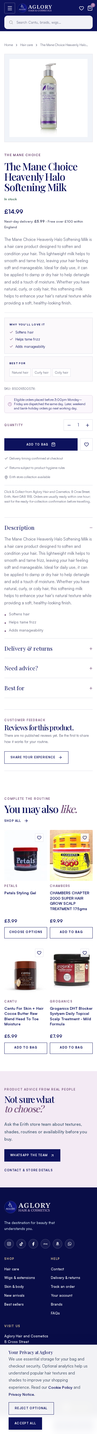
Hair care (26, 45)
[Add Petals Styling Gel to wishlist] (39, 837)
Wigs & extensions (19, 1277)
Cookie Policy (60, 1387)
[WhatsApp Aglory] (69, 1244)
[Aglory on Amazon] (57, 1244)
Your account (61, 1295)
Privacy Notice (21, 1394)
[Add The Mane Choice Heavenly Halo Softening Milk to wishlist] (86, 444)
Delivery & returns (28, 648)
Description (19, 527)
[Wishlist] (81, 8)
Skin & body (14, 1286)
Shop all (12, 821)
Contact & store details (28, 1170)
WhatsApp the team (29, 1155)
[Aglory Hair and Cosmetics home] (35, 8)
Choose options (25, 932)
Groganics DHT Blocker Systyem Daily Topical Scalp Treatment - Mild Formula (71, 1016)
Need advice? (21, 668)
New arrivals (14, 1295)
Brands (57, 1304)
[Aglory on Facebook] (33, 1244)
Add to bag (37, 444)
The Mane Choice (22, 155)
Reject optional (31, 1408)
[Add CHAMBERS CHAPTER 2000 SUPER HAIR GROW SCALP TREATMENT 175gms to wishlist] (85, 837)
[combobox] (48, 22)
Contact (57, 1269)
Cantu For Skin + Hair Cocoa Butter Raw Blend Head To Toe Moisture (24, 1016)
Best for (14, 688)
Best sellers (14, 1304)
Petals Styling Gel (20, 892)
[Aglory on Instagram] (9, 1244)
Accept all (25, 1423)
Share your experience (33, 757)
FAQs (55, 1313)
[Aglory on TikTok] (21, 1244)
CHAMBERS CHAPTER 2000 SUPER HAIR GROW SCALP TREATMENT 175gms (69, 900)
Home (8, 45)
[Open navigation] (9, 8)
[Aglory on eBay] (45, 1244)
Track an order (63, 1286)
